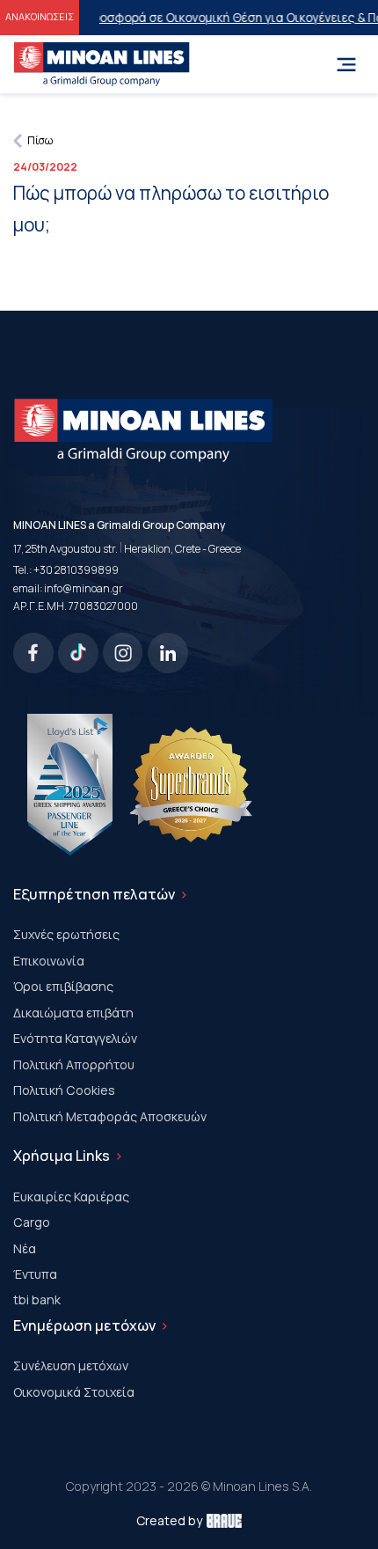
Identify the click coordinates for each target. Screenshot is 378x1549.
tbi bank (37, 1299)
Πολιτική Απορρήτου (73, 1064)
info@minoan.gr (83, 588)
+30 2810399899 (76, 569)
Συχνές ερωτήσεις (66, 934)
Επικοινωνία (48, 960)
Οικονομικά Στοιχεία (73, 1392)
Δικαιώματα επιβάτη (73, 1012)
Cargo (31, 1222)
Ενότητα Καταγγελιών (75, 1038)
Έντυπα (35, 1274)
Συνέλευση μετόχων (70, 1365)
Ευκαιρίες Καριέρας (71, 1196)
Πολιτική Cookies (64, 1090)
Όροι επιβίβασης (63, 986)
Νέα (24, 1248)
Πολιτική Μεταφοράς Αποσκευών (110, 1116)
